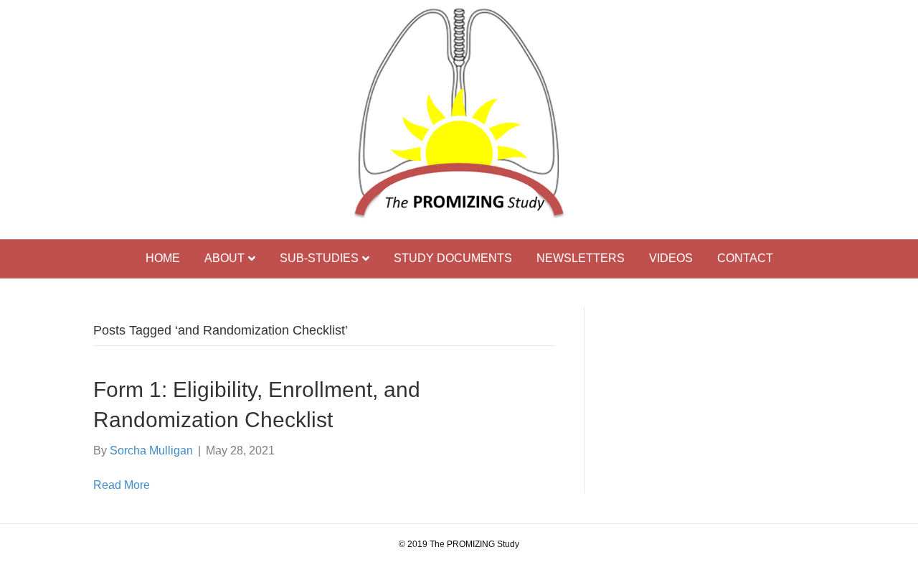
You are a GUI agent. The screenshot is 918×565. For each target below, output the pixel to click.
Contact (745, 258)
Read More (121, 485)
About (224, 258)
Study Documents (453, 258)
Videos (671, 258)
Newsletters (580, 258)
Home (163, 258)
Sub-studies (319, 258)
